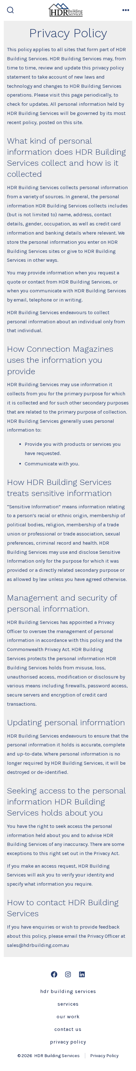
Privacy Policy (68, 1042)
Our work (68, 1017)
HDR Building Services (68, 991)
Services (68, 1004)
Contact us (68, 1029)
